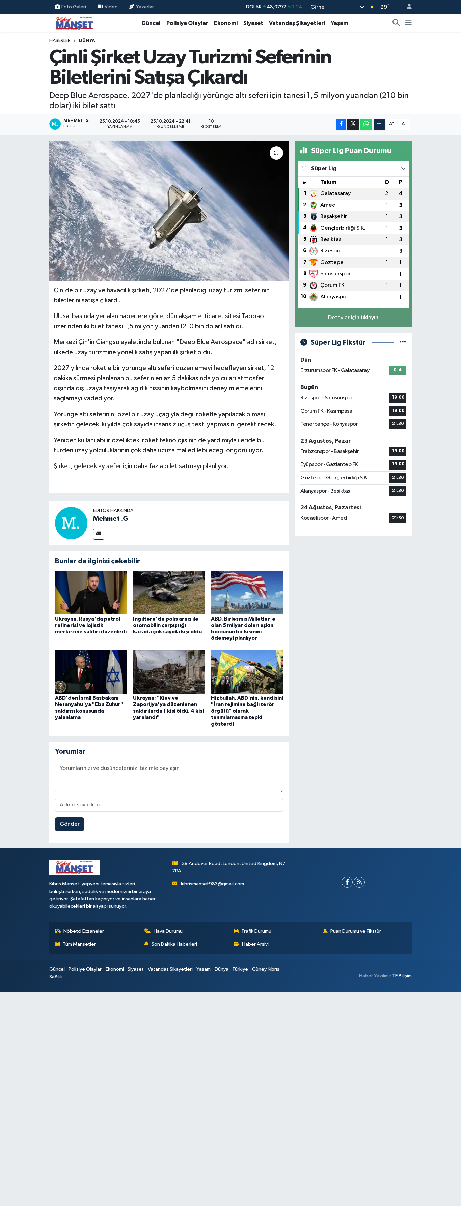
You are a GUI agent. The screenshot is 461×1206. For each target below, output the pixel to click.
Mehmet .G (110, 518)
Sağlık (55, 976)
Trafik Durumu (256, 931)
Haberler (60, 40)
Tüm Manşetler (79, 944)
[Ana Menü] (408, 23)
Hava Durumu (168, 931)
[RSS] (359, 882)
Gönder (70, 824)
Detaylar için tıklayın (353, 318)
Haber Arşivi (255, 944)
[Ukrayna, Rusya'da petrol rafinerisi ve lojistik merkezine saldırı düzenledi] (91, 592)
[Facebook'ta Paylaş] (341, 124)
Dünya (87, 40)
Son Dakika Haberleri (174, 944)
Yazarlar (145, 6)
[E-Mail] (98, 534)
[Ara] (396, 23)
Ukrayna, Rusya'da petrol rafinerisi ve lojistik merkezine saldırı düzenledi (91, 625)
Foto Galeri (73, 6)
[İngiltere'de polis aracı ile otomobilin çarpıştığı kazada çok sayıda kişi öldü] (169, 592)
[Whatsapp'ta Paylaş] (366, 124)
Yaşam (339, 23)
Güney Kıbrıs (265, 969)
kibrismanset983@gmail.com (212, 883)
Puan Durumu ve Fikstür (355, 931)
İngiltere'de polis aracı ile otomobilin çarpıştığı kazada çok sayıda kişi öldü (167, 625)
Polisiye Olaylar (187, 23)
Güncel (151, 23)
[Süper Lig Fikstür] (403, 342)
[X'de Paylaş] (353, 124)
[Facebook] (347, 882)
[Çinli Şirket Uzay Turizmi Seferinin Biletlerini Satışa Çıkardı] (169, 211)
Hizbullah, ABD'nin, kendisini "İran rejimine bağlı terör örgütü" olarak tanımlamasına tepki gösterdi (247, 711)
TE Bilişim (402, 975)
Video (111, 6)
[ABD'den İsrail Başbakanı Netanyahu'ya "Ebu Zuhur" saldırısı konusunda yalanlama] (91, 671)
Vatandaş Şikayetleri (297, 23)
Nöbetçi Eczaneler (83, 931)
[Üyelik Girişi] (406, 7)
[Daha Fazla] (379, 124)
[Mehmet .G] (71, 523)
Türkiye (240, 969)
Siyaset (253, 23)
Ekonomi (226, 23)
